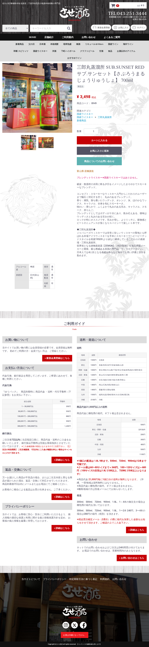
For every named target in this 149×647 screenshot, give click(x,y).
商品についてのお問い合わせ (99, 161)
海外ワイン (128, 44)
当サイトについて (31, 579)
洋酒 (54, 50)
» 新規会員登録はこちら (57, 358)
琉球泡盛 (67, 44)
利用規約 (104, 579)
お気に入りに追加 (99, 150)
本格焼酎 (54, 44)
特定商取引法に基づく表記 (83, 579)
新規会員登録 (103, 27)
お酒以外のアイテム (126, 50)
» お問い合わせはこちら (131, 557)
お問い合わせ (89, 37)
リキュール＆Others (94, 44)
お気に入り (123, 27)
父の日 (32, 44)
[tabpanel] (37, 98)
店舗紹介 (49, 37)
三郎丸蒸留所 (105, 117)
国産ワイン (113, 44)
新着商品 (20, 44)
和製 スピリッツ (21, 50)
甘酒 (101, 50)
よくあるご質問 (112, 37)
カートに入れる (99, 140)
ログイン (141, 27)
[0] (113, 5)
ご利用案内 (67, 37)
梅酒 (78, 44)
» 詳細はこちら (62, 459)
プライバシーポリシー (54, 579)
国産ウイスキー (40, 50)
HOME (32, 37)
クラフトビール (87, 50)
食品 (110, 50)
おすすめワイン (74, 57)
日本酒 (42, 44)
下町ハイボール (68, 50)
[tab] (28, 142)
